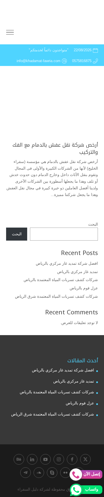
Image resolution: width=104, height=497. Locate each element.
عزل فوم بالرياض (84, 288)
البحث (93, 224)
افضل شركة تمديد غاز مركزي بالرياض (67, 263)
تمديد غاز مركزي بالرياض (77, 271)
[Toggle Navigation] (10, 33)
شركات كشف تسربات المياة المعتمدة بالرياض (61, 279)
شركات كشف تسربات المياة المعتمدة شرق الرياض (56, 296)
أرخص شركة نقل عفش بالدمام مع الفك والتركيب (55, 148)
